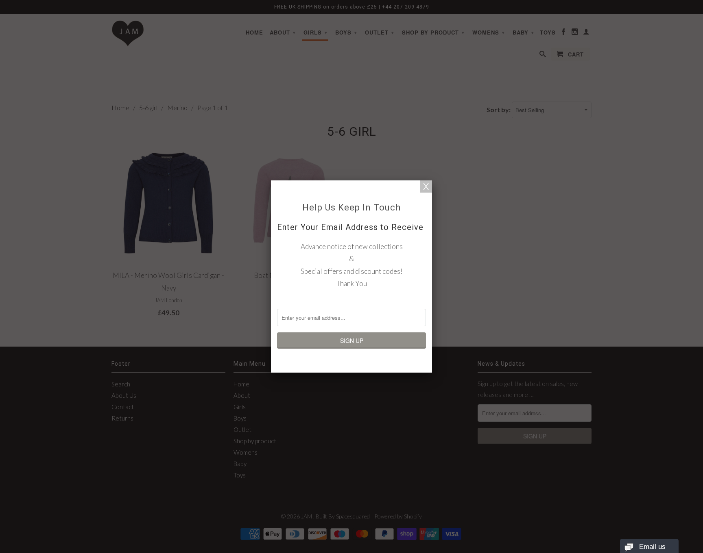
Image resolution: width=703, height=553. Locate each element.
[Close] (426, 186)
